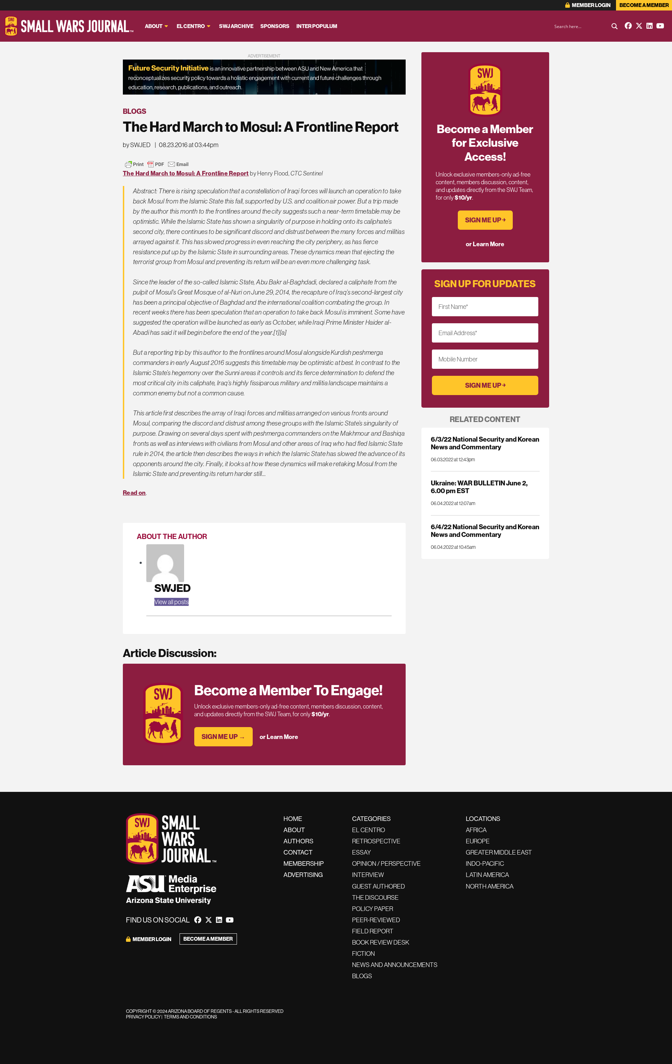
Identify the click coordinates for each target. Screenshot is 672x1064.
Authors (298, 841)
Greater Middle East (499, 852)
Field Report (372, 931)
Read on (134, 492)
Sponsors (274, 26)
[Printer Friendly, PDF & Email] (157, 164)
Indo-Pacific (485, 863)
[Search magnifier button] (615, 26)
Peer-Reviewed (376, 920)
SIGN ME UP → (223, 736)
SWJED (172, 588)
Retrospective (376, 841)
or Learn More (279, 736)
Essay (361, 852)
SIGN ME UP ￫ (485, 220)
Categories (371, 819)
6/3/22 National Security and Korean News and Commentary (485, 443)
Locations (483, 819)
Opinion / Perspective (386, 863)
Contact (298, 852)
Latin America (487, 875)
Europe (478, 841)
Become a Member (644, 5)
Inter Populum (316, 26)
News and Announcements (395, 965)
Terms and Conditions (190, 1017)
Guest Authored (378, 886)
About (153, 26)
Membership (304, 863)
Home (293, 819)
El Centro (191, 26)
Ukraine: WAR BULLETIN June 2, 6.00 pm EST (479, 487)
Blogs (134, 111)
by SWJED (136, 145)
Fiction (363, 953)
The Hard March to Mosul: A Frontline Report (186, 173)
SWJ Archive (236, 26)
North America (489, 886)
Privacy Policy (143, 1017)
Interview (368, 875)
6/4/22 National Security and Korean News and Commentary (485, 531)
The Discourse (375, 897)
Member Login (591, 5)
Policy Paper (372, 909)
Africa (476, 830)
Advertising (303, 875)
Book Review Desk (380, 942)
